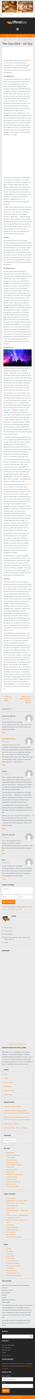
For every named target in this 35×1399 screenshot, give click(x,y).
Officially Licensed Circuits (15, 1174)
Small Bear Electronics (13, 1181)
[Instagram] (17, 35)
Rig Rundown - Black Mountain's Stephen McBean (25, 699)
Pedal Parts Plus (12, 1179)
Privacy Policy (8, 1094)
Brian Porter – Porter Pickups (15, 1203)
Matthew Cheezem (12, 1229)
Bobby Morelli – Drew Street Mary (17, 1201)
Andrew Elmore (11, 1198)
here (9, 204)
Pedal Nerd (10, 1268)
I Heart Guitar (11, 1258)
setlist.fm (15, 402)
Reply (3, 732)
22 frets (9, 1249)
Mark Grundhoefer (12, 1227)
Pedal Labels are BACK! (11, 1124)
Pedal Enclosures (12, 1177)
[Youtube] (27, 35)
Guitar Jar (10, 1253)
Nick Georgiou (11, 1232)
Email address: (6, 1376)
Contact (6, 1078)
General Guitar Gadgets (14, 1165)
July (15, 39)
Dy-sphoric (10, 1251)
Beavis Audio (10, 1153)
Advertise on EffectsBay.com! (17, 1044)
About (5, 1074)
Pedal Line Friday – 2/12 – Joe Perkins (16, 1128)
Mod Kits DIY (11, 1172)
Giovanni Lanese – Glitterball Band (17, 1215)
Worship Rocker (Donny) (14, 1237)
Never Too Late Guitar (13, 1265)
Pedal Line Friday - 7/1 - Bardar (8, 698)
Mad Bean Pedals (12, 1169)
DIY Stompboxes (12, 1160)
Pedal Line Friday (9, 1090)
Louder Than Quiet (12, 1261)
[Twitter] (24, 35)
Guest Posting (8, 1082)
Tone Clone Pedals (12, 1186)
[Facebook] (10, 35)
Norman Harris (11, 1234)
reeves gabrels (12, 937)
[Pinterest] (21, 35)
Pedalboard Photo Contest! (12, 1106)
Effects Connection (12, 1162)
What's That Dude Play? (14, 1275)
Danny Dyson (11, 1208)
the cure (11, 939)
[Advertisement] (17, 156)
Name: (4, 1382)
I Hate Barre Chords (13, 1217)
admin (14, 916)
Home (5, 39)
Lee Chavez (10, 1225)
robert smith (21, 937)
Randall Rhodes (9, 739)
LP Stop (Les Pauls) (13, 1263)
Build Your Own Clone (13, 1155)
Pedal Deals (7, 1086)
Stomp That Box (12, 1184)
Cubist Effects (11, 1157)
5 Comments (8, 931)
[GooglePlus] (14, 35)
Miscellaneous (8, 934)
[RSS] (7, 35)
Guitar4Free (10, 1256)
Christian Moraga (12, 1205)
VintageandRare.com (13, 1273)
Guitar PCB (10, 1167)
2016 (10, 39)
